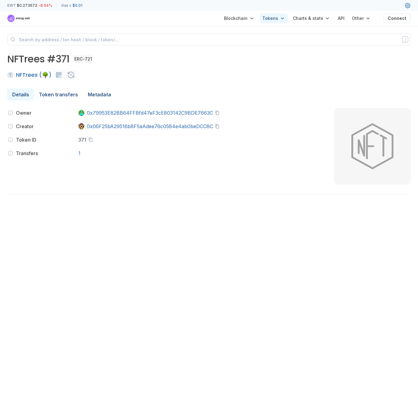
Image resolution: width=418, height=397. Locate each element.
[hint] (10, 113)
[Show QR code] (59, 75)
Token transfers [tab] (58, 94)
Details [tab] (20, 94)
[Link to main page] (18, 18)
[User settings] (408, 5)
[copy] (218, 113)
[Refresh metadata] (71, 75)
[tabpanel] (209, 153)
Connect (397, 18)
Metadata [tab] (99, 94)
